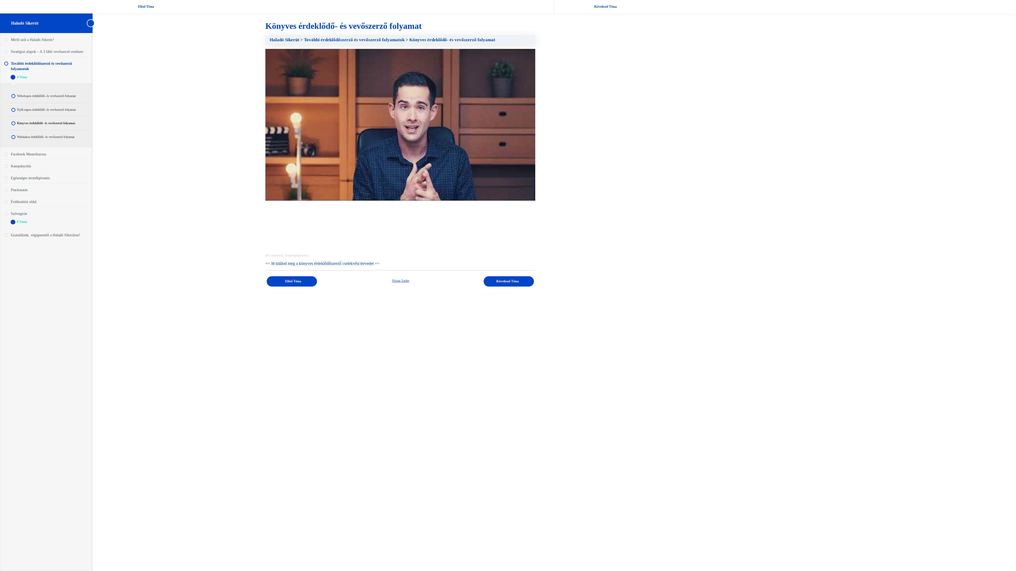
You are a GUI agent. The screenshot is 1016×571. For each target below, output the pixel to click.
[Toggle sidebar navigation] (91, 23)
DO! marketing (274, 255)
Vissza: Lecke (400, 281)
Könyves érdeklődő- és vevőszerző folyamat (452, 39)
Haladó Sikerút (24, 23)
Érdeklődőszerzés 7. (297, 255)
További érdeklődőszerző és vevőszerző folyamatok (355, 39)
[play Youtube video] (400, 125)
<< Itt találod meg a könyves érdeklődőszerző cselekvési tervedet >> (322, 263)
